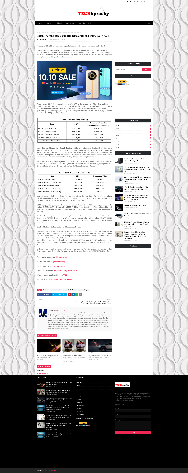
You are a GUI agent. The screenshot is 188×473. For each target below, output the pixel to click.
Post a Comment (42, 374)
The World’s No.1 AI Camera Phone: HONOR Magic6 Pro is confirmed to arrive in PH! (136, 224)
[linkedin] (145, 1)
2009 (133, 147)
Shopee (44, 32)
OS (77, 391)
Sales (80, 290)
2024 (133, 132)
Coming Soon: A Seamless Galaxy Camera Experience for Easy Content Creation (73, 357)
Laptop (79, 388)
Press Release (81, 397)
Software (79, 408)
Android (45, 290)
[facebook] (127, 1)
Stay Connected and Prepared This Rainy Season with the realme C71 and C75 (137, 169)
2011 (133, 141)
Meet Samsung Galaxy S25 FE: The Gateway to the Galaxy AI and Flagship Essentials (59, 434)
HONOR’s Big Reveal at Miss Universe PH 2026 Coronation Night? (49, 356)
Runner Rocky (41, 39)
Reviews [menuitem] (90, 23)
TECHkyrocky (52, 470)
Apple (78, 385)
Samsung (79, 402)
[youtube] (141, 1)
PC (77, 394)
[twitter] (130, 1)
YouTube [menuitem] (82, 23)
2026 (133, 126)
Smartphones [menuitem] (70, 23)
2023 (133, 135)
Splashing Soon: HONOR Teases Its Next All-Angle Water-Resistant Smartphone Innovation (58, 425)
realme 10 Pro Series (70, 290)
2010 (133, 144)
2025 (133, 129)
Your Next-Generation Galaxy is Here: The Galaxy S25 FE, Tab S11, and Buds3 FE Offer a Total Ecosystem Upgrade (58, 407)
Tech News (80, 411)
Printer (79, 399)
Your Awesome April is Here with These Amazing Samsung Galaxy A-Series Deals (137, 179)
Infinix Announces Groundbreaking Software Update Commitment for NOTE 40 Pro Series (136, 197)
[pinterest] (137, 1)
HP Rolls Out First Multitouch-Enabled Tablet (137, 215)
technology (80, 414)
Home (38, 32)
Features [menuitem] (48, 23)
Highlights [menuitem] (58, 23)
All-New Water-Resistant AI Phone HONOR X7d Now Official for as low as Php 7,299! (58, 416)
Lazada (53, 290)
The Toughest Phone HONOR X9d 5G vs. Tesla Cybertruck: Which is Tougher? (99, 356)
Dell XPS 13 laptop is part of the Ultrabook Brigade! (135, 160)
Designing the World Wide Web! (135, 205)
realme (59, 290)
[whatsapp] (148, 1)
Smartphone (80, 405)
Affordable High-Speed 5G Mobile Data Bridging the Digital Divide (136, 188)
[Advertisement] (133, 45)
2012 (133, 138)
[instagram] (134, 1)
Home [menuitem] (40, 23)
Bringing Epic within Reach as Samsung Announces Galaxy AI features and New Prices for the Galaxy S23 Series (135, 235)
